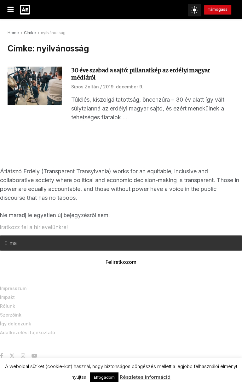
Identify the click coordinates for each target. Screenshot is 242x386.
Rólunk (7, 306)
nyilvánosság (53, 32)
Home (13, 32)
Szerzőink (10, 315)
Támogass (218, 9)
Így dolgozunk (15, 323)
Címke (30, 32)
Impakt (7, 297)
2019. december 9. (123, 86)
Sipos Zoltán (85, 86)
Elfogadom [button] (104, 377)
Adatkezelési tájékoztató (27, 332)
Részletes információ (145, 377)
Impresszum (13, 288)
